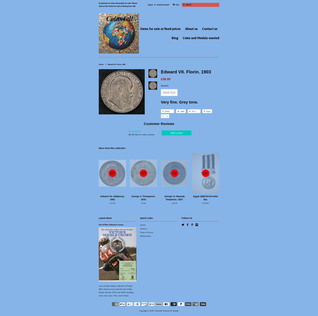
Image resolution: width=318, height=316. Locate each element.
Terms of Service (146, 232)
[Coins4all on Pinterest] (192, 225)
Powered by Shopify (171, 310)
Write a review (176, 132)
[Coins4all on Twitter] (183, 225)
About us (191, 29)
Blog (175, 38)
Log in (150, 5)
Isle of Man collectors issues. (111, 225)
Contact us (209, 29)
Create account (163, 5)
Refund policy (145, 236)
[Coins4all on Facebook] (187, 225)
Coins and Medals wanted (201, 38)
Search (142, 225)
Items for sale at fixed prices (160, 29)
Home (101, 64)
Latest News (105, 218)
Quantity (165, 85)
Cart (177, 5)
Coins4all (158, 310)
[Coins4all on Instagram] (196, 225)
